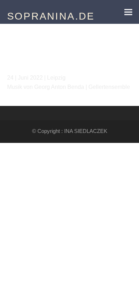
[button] (128, 12)
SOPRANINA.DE (51, 16)
